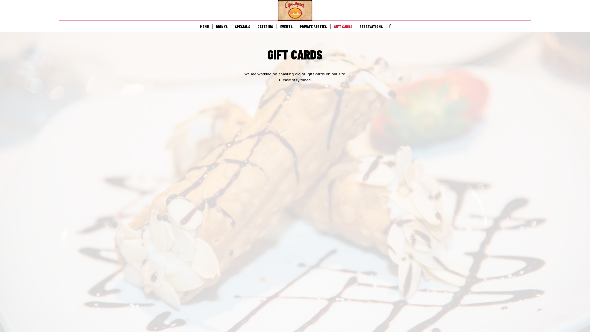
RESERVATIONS (371, 26)
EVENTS (286, 26)
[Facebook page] (390, 26)
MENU (204, 26)
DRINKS (222, 26)
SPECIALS (242, 26)
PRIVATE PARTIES (313, 26)
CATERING (265, 26)
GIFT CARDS (343, 26)
